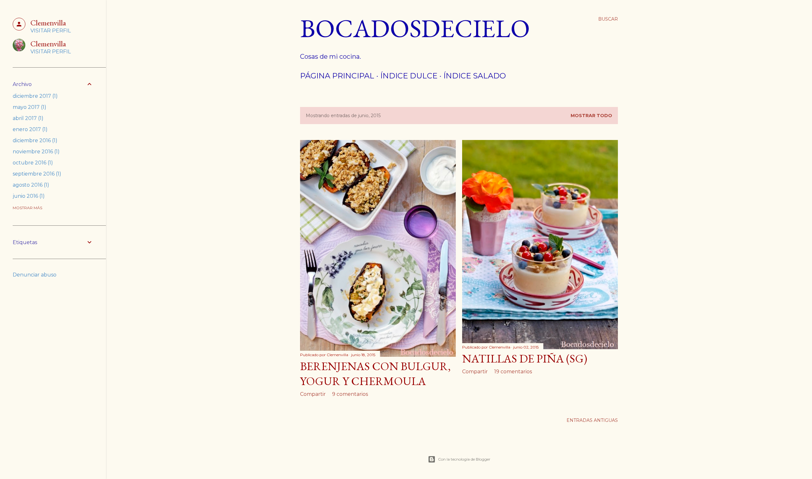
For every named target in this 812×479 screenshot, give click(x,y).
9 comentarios (350, 394)
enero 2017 (29, 129)
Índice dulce (408, 75)
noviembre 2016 (35, 152)
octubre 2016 (32, 163)
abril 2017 (27, 118)
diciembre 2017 (34, 96)
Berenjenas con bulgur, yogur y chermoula (375, 374)
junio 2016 (28, 196)
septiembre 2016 (36, 174)
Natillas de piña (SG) (524, 358)
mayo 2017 (28, 107)
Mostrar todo (591, 115)
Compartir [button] (313, 394)
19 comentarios (513, 372)
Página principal (337, 75)
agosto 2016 (30, 185)
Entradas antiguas (592, 420)
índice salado (474, 75)
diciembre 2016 (34, 140)
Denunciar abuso (34, 275)
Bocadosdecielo (415, 28)
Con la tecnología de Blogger (464, 459)
